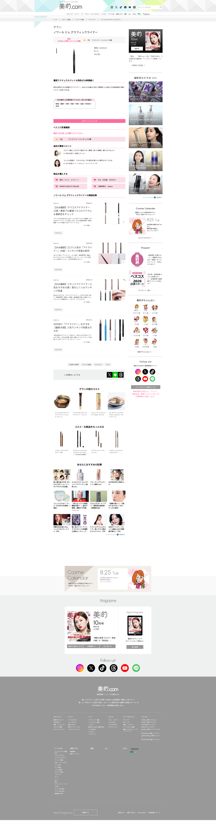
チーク (56, 777)
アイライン (58, 233)
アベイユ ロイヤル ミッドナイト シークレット (80, 414)
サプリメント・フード (61, 784)
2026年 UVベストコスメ (147, 727)
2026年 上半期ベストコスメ (148, 720)
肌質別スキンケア (58, 720)
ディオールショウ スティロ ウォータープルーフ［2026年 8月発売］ (80, 452)
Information (142, 812)
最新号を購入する (74, 646)
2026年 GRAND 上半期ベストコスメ (150, 736)
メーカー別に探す (59, 789)
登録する (85, 812)
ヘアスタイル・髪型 (93, 722)
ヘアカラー (91, 724)
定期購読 (90, 646)
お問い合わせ (130, 812)
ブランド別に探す (59, 791)
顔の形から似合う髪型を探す (96, 727)
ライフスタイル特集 (128, 727)
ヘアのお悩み (92, 729)
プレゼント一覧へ (144, 290)
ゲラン (57, 27)
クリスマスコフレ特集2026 (61, 752)
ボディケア (126, 720)
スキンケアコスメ (59, 755)
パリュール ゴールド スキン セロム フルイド (98, 414)
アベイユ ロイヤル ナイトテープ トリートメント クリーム (62, 415)
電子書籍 (135, 647)
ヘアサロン (91, 732)
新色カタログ (71, 724)
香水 (56, 781)
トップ (55, 19)
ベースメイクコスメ (60, 757)
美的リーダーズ (74, 754)
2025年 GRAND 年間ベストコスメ (150, 739)
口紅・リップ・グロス (61, 762)
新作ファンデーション (74, 727)
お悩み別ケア (57, 722)
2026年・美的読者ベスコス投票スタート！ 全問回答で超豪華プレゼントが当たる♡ (154, 278)
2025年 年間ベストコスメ (148, 724)
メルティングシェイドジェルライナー (116, 451)
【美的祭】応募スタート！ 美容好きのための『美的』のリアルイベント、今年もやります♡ (154, 259)
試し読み (106, 646)
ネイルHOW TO (113, 724)
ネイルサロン (112, 722)
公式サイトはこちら (89, 121)
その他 (56, 786)
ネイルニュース (113, 727)
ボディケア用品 (59, 772)
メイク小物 (58, 765)
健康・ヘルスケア (128, 724)
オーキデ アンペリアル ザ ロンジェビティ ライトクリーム (116, 415)
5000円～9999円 (73, 364)
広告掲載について (154, 812)
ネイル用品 (58, 767)
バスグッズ (58, 774)
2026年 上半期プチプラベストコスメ (150, 730)
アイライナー (92, 19)
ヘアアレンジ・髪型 (93, 720)
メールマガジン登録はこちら (145, 387)
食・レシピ (126, 722)
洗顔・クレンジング (59, 724)
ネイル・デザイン (113, 720)
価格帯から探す (59, 793)
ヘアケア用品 (58, 769)
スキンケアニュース (58, 729)
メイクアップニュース (74, 729)
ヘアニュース (92, 734)
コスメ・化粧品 (66, 19)
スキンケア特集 (57, 727)
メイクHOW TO (72, 720)
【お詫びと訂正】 (138, 65)
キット (56, 779)
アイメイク (58, 269)
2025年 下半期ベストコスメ (148, 722)
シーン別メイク (72, 722)
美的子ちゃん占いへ (144, 352)
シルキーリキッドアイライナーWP (61, 451)
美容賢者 (72, 751)
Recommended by (111, 534)
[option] (56, 50)
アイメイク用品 (79, 19)
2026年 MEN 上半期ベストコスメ (150, 733)
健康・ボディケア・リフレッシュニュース (130, 730)
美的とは (121, 812)
